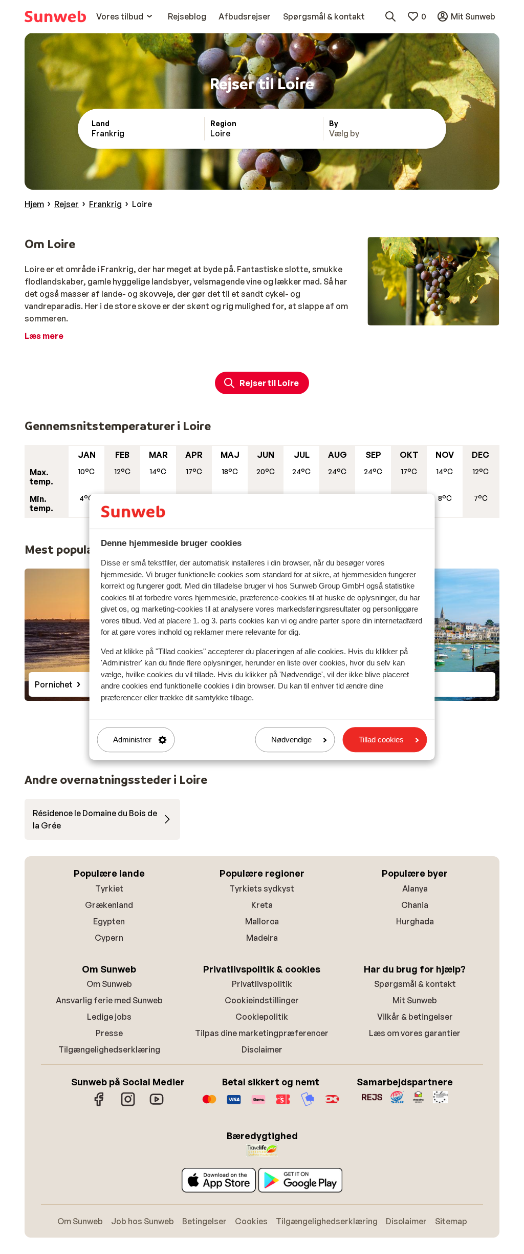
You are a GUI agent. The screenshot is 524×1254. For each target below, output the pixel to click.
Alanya (415, 888)
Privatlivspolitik (262, 984)
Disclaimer (262, 1049)
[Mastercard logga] (209, 1104)
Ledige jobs (109, 1017)
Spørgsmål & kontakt (415, 984)
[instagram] (128, 1104)
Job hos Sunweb (142, 1221)
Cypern (109, 938)
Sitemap (451, 1221)
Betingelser (204, 1221)
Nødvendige (291, 739)
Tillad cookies (381, 739)
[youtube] (156, 1104)
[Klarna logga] (258, 1104)
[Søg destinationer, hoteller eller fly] (390, 16)
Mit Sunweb (414, 1000)
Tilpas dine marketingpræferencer (262, 1033)
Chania (414, 905)
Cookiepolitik (261, 1017)
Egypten (109, 921)
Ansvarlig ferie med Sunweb (109, 1000)
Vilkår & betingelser (415, 1017)
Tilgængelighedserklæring (109, 1049)
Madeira (262, 938)
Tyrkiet (109, 888)
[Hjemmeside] (55, 16)
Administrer (132, 739)
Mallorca (262, 921)
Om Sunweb (109, 984)
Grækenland (109, 905)
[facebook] (99, 1104)
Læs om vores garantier (415, 1033)
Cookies (251, 1221)
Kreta (262, 905)
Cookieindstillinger (262, 1000)
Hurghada (415, 921)
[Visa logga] (234, 1104)
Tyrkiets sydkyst (261, 888)
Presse (109, 1033)
